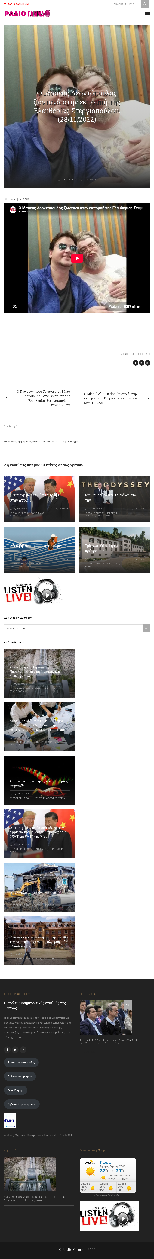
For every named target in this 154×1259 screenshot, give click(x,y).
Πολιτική (90, 516)
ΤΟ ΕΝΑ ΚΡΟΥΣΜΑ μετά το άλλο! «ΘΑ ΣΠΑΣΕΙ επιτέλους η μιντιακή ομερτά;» (111, 1041)
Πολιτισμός (37, 513)
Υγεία (28, 516)
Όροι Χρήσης (15, 1090)
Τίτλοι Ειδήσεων (19, 513)
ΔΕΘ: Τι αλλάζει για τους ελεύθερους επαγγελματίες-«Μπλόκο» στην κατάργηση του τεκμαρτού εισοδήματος (39, 725)
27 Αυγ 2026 (19, 509)
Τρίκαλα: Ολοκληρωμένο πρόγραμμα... (105, 548)
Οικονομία (52, 742)
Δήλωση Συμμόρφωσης (22, 1104)
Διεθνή (36, 958)
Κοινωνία (36, 564)
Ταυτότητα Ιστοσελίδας (21, 1062)
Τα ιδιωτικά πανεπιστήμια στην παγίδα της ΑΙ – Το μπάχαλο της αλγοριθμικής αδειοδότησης (39, 941)
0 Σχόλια (64, 509)
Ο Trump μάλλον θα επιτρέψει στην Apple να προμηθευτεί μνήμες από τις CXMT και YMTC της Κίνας (38, 832)
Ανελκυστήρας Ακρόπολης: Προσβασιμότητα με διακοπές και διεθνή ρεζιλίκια (35, 671)
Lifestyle (112, 513)
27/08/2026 (20, 684)
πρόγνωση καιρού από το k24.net (108, 1195)
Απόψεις (37, 688)
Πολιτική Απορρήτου (20, 1076)
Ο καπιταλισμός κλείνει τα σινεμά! (35, 892)
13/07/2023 (90, 1052)
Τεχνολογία (17, 516)
